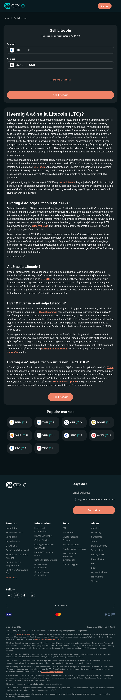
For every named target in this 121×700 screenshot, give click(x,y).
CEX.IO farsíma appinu (64, 381)
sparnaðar (13, 352)
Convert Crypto (70, 564)
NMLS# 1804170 (24, 634)
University (96, 532)
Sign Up (105, 6)
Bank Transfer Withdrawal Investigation (70, 556)
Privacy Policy (97, 554)
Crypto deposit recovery (74, 549)
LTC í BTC (46, 279)
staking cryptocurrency (54, 348)
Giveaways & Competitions (41, 566)
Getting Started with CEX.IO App (44, 546)
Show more (11, 577)
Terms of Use (97, 550)
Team (94, 541)
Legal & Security (99, 545)
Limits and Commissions (41, 530)
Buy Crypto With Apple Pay (17, 571)
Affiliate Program (71, 544)
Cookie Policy (97, 559)
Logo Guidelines (99, 572)
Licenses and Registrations (52, 671)
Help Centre (97, 576)
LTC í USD (39, 167)
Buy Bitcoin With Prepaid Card (14, 564)
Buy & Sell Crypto (14, 532)
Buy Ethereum (13, 541)
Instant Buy (11, 528)
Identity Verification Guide (44, 554)
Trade (110, 367)
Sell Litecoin (60, 95)
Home (6, 18)
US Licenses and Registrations (46, 639)
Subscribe (94, 510)
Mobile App (68, 532)
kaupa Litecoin (66, 182)
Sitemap (95, 581)
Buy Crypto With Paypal (17, 550)
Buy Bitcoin (11, 536)
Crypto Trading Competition (41, 574)
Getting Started (41, 540)
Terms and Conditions (60, 80)
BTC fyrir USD (40, 226)
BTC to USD (11, 545)
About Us (95, 528)
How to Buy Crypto (43, 535)
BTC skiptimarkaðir (46, 312)
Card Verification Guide (45, 559)
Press (94, 563)
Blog (93, 567)
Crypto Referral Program (70, 538)
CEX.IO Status (60, 605)
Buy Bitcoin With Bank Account (17, 556)
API (64, 528)
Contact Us (96, 536)
